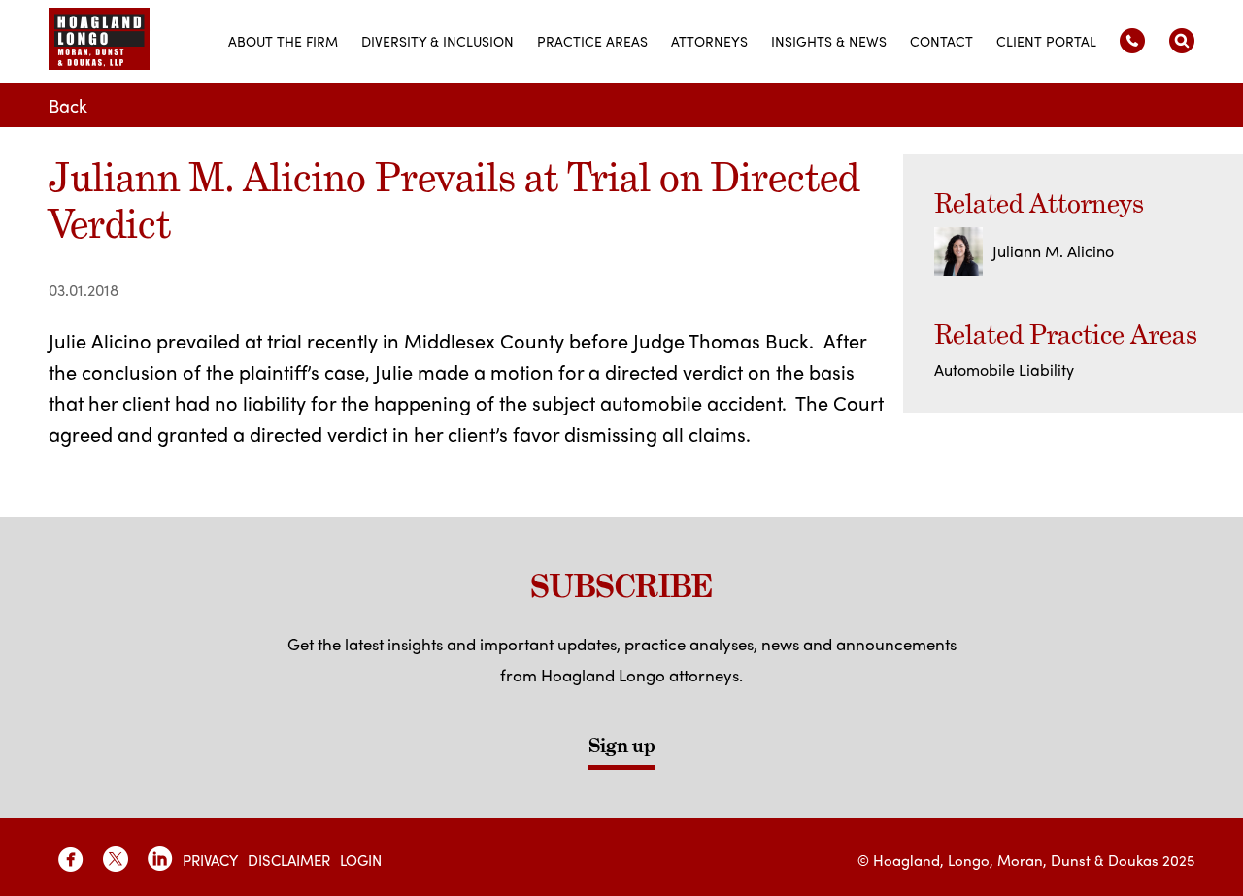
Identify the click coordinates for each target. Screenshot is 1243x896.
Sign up (621, 745)
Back (68, 105)
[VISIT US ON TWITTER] (115, 859)
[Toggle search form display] (1181, 40)
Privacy (210, 860)
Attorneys (709, 40)
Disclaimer (289, 860)
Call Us (1132, 40)
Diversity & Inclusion (437, 40)
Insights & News (829, 40)
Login (361, 860)
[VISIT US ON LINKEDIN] (160, 859)
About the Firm (283, 40)
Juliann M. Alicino (1053, 251)
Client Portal (1046, 40)
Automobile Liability (1004, 369)
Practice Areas (592, 40)
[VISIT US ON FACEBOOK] (71, 859)
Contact (941, 40)
